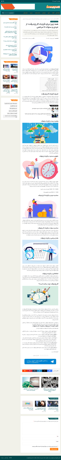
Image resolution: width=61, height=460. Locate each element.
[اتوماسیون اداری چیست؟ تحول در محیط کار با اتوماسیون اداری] (40, 404)
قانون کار (53, 145)
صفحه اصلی (58, 13)
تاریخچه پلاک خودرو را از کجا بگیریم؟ (11, 103)
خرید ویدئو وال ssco (13, 108)
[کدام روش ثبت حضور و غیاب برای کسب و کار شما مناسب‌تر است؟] (52, 404)
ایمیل (57, 441)
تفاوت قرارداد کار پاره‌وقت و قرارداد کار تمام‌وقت (49, 90)
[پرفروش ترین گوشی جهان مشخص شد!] (6, 66)
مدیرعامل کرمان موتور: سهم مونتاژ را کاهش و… (6, 91)
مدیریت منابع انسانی (46, 19)
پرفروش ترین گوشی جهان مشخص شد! (6, 69)
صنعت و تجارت (37, 13)
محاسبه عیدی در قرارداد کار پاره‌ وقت (50, 84)
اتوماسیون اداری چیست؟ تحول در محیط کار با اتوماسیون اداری (40, 409)
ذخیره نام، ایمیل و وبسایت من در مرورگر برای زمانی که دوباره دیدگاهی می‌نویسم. (44, 446)
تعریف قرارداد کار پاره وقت (52, 80)
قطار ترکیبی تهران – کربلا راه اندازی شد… (14, 70)
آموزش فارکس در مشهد (13, 111)
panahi (56, 38)
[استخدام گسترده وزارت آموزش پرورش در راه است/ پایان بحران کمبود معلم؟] (55, 115)
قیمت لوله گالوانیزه (13, 106)
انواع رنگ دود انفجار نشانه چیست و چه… (6, 80)
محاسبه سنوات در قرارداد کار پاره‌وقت (50, 85)
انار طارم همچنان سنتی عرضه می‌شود (14, 80)
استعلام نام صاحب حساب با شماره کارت (11, 116)
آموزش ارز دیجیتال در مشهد (12, 113)
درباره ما (2, 458)
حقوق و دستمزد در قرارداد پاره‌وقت (51, 83)
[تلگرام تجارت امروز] (40, 361)
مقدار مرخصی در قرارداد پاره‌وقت (51, 87)
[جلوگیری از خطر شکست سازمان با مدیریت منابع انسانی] (55, 110)
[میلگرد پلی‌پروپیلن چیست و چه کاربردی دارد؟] (14, 87)
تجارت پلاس (25, 13)
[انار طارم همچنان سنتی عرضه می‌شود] (14, 77)
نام (57, 436)
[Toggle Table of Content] (55, 79)
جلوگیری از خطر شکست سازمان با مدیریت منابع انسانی (41, 108)
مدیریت (31, 13)
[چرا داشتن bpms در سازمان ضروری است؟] (27, 404)
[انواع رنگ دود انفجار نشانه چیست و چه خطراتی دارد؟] (6, 77)
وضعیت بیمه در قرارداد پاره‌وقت (51, 82)
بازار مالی (43, 13)
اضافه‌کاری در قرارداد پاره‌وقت (51, 88)
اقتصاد (53, 13)
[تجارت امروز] (53, 7)
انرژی (49, 13)
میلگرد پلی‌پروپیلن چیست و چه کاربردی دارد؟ (14, 91)
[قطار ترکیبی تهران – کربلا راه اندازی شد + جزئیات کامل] (14, 66)
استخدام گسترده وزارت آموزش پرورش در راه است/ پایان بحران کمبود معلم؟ (38, 114)
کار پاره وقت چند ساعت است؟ (51, 89)
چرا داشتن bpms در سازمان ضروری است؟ (28, 408)
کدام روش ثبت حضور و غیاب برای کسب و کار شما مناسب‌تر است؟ (53, 409)
